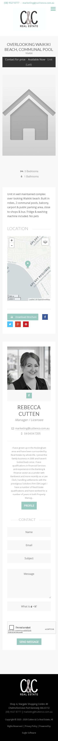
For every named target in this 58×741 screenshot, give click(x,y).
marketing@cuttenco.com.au (38, 2)
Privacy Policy (31, 726)
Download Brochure (26, 316)
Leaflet (31, 299)
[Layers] (45, 241)
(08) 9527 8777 (11, 2)
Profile (29, 505)
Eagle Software (29, 732)
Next (51, 115)
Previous (7, 115)
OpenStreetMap (44, 299)
